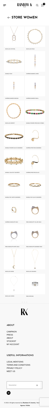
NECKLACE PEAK (30, 48)
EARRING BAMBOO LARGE (32, 73)
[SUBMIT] (36, 385)
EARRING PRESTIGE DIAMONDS (33, 147)
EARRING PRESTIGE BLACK (32, 172)
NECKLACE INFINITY (10, 123)
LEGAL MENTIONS (15, 362)
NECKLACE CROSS (9, 296)
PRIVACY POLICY (14, 368)
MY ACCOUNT (13, 344)
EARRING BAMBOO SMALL (32, 98)
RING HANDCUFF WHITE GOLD (12, 246)
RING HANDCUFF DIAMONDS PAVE (34, 246)
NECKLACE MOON (9, 271)
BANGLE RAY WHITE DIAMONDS (12, 197)
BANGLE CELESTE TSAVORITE (12, 172)
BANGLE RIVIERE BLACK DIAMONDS (13, 147)
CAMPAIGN (12, 332)
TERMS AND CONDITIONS (18, 365)
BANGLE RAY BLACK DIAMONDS (33, 197)
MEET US (11, 371)
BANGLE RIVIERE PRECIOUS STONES (35, 123)
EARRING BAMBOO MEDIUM (11, 98)
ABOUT (10, 338)
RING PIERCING (29, 296)
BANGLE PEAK (8, 73)
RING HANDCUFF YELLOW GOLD (33, 222)
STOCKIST (11, 341)
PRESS (10, 335)
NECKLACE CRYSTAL (10, 48)
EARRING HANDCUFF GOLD (11, 222)
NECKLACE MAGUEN (31, 271)
